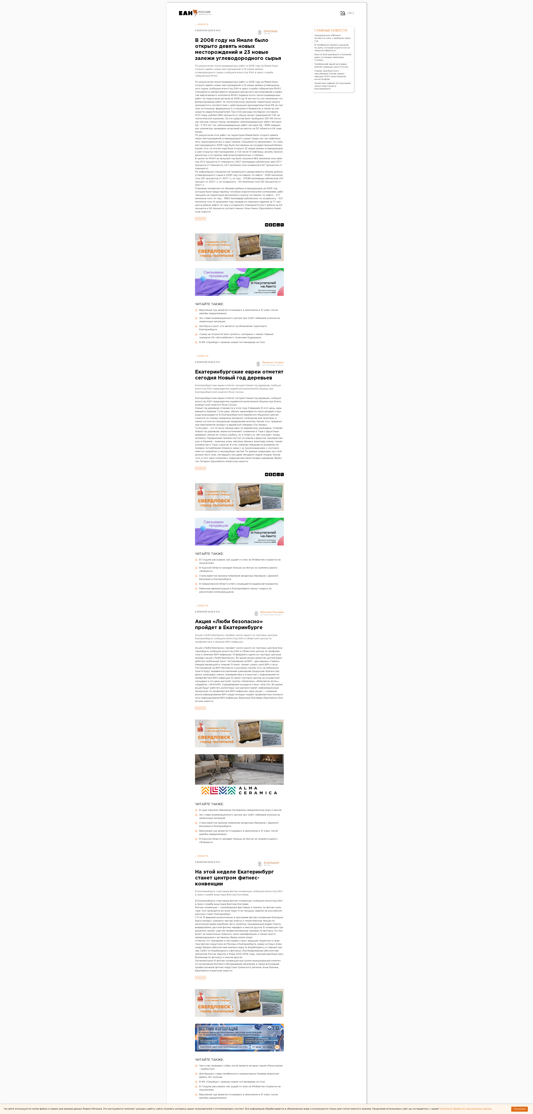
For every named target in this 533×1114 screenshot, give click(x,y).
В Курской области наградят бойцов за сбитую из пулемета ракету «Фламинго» (238, 569)
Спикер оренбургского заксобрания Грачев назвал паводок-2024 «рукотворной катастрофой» (330, 75)
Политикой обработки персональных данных (465, 1109)
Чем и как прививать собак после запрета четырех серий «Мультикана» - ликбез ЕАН (241, 1067)
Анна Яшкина (271, 863)
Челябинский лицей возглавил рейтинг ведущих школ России (331, 65)
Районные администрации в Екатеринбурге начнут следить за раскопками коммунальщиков (235, 590)
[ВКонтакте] (266, 224)
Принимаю (519, 1109)
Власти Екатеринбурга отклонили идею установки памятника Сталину (332, 57)
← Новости (201, 24)
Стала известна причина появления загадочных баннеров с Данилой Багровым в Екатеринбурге (238, 577)
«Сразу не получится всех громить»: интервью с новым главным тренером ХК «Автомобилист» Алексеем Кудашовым (236, 336)
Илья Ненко (270, 31)
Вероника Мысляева (272, 612)
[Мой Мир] (278, 224)
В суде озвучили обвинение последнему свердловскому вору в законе (240, 810)
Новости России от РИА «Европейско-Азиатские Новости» (188, 13)
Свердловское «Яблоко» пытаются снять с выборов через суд (332, 38)
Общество (200, 218)
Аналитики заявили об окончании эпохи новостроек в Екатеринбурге (332, 86)
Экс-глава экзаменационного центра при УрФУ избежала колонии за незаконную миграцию (239, 320)
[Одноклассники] (270, 224)
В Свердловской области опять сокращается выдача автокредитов (238, 584)
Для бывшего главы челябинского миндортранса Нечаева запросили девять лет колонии (239, 1075)
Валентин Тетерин (273, 363)
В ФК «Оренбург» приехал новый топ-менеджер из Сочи (232, 342)
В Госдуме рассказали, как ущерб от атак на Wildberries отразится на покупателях (240, 561)
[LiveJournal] (282, 224)
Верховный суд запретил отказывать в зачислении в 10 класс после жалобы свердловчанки (238, 312)
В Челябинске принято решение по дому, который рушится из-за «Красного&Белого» (332, 47)
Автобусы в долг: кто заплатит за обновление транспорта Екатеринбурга (233, 328)
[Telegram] (274, 224)
